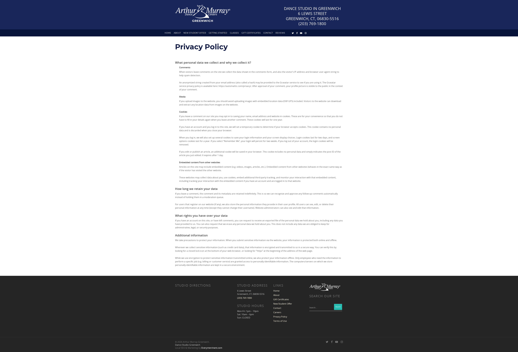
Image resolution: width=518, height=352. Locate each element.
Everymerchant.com (211, 347)
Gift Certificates (251, 33)
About (177, 33)
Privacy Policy (280, 316)
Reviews (280, 33)
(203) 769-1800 (312, 23)
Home (168, 33)
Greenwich (202, 20)
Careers (277, 312)
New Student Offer (194, 33)
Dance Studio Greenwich (187, 344)
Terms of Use (280, 320)
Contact (277, 308)
